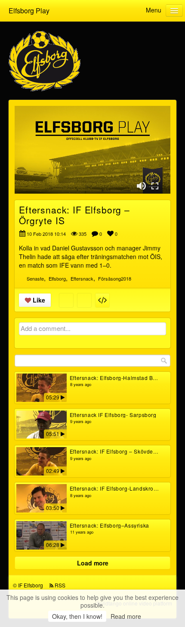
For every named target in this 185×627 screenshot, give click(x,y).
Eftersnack (82, 278)
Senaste (35, 278)
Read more (126, 616)
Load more (92, 563)
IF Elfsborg (30, 585)
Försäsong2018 (114, 278)
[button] (141, 186)
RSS (60, 585)
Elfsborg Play (29, 10)
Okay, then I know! (77, 616)
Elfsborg (57, 278)
